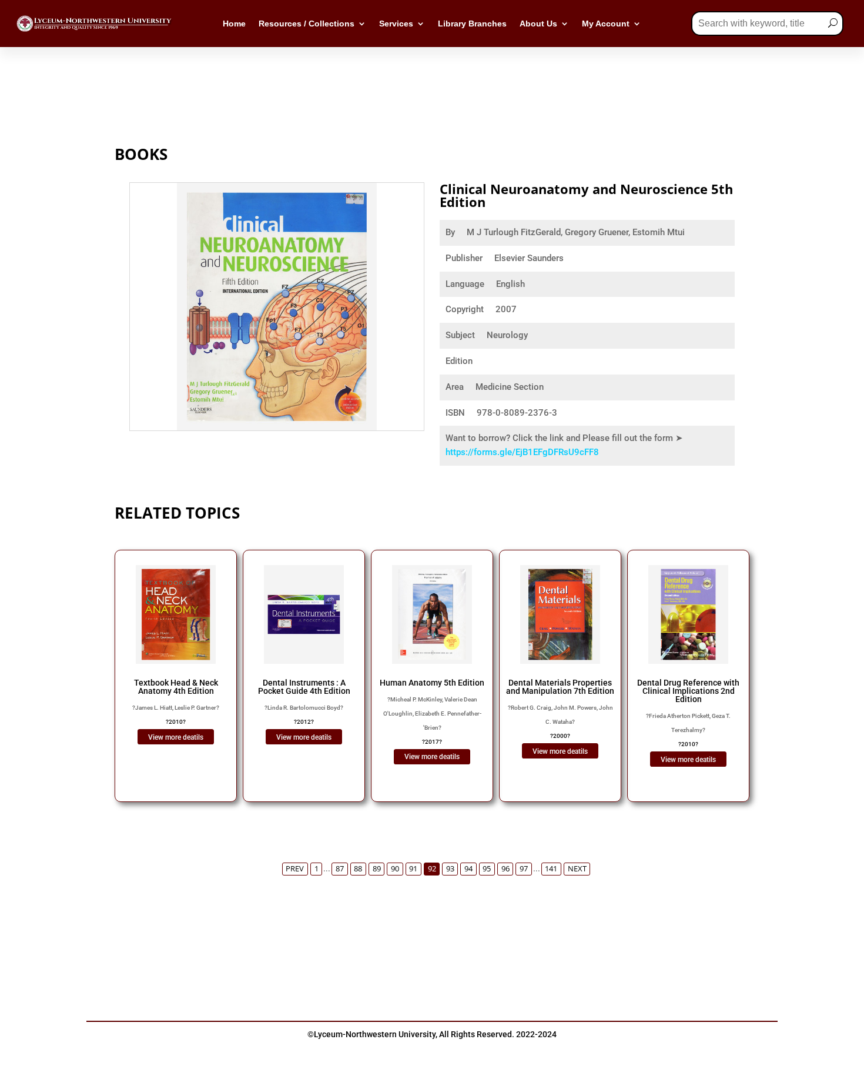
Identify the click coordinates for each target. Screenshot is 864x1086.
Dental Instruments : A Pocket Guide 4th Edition (304, 687)
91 (413, 869)
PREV (295, 869)
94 (468, 869)
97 (524, 869)
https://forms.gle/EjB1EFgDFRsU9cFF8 (522, 452)
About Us (538, 23)
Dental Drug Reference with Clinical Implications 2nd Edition (688, 691)
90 (395, 869)
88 (358, 869)
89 (377, 869)
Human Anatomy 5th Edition (432, 682)
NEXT (577, 869)
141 (551, 869)
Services (396, 23)
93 (450, 869)
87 (340, 869)
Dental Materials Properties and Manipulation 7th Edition (560, 687)
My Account (605, 23)
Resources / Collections (306, 23)
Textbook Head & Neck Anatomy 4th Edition (176, 687)
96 (505, 869)
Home (234, 23)
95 (487, 869)
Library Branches (472, 23)
